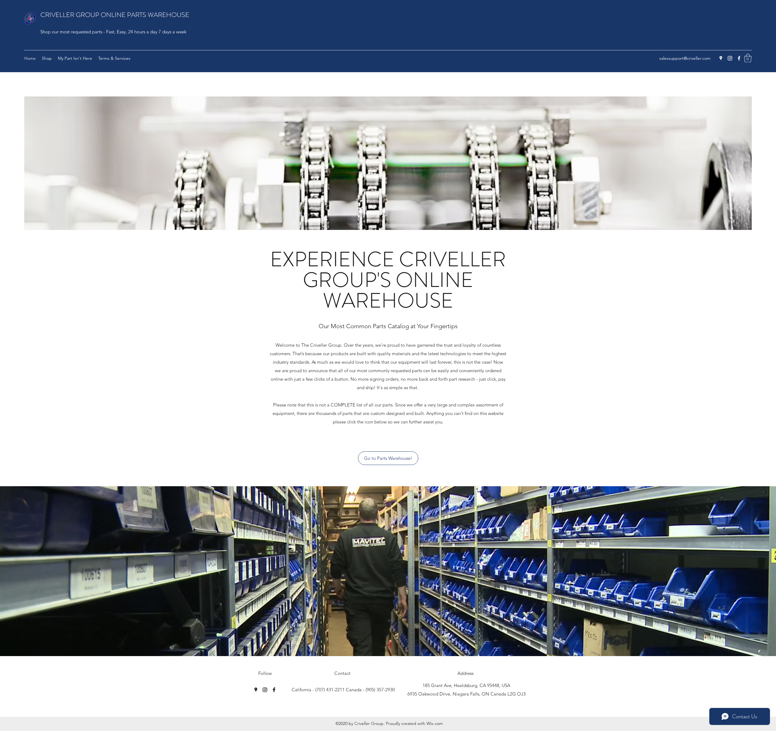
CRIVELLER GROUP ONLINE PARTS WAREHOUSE (114, 14)
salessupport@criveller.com (685, 58)
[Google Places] (721, 58)
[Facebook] (739, 58)
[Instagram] (730, 58)
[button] (747, 58)
